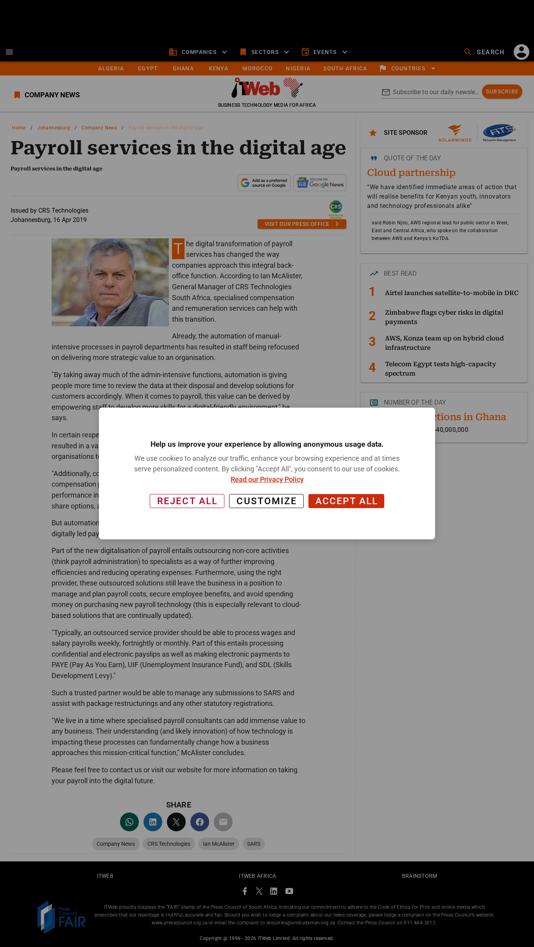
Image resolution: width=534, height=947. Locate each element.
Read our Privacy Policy (267, 479)
